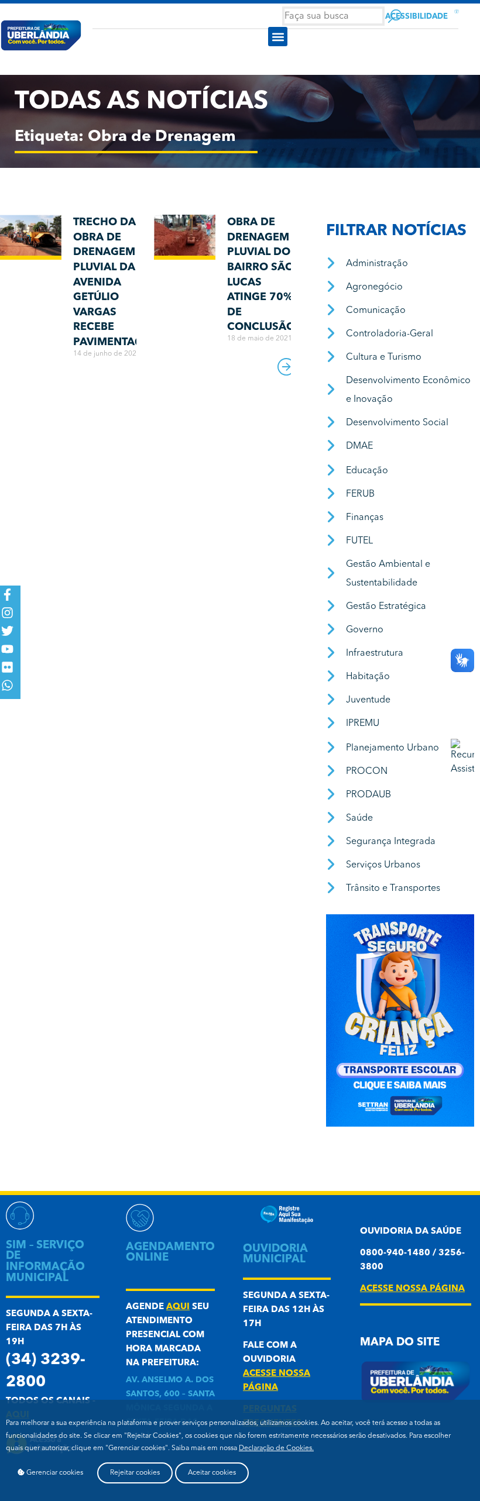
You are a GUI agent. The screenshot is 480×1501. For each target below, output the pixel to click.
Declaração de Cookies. (276, 1448)
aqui (178, 1307)
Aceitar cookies (212, 1472)
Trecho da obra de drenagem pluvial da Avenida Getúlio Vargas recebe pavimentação (116, 282)
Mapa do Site (400, 1342)
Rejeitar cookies (135, 1472)
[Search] (394, 16)
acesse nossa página (412, 1289)
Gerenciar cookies (54, 1472)
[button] (277, 36)
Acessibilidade (416, 16)
